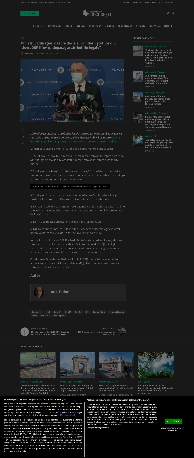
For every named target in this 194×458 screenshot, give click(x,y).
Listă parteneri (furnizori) (98, 427)
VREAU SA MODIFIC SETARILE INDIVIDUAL (172, 429)
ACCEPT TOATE (173, 421)
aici (60, 437)
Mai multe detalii (67, 415)
